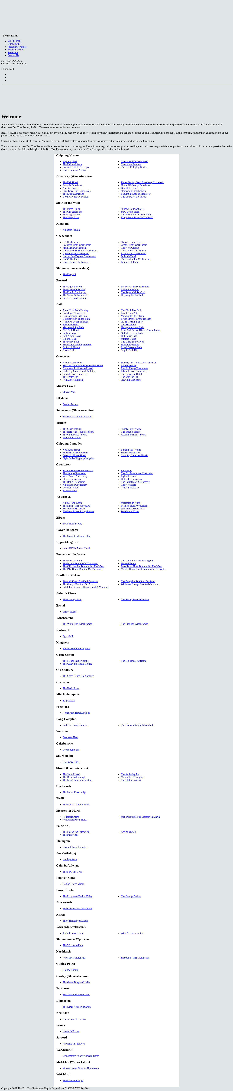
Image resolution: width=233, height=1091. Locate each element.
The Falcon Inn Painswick (76, 832)
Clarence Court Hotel (131, 242)
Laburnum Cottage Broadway (136, 193)
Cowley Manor (70, 404)
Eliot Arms (126, 470)
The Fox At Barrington (74, 292)
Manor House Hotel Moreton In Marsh (140, 816)
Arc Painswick (128, 832)
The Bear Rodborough (74, 777)
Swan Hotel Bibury (72, 523)
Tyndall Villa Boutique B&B (77, 344)
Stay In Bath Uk (129, 350)
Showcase (13, 52)
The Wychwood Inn (73, 945)
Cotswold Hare (128, 484)
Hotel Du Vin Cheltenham (76, 262)
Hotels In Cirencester (131, 479)
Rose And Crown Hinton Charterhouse (140, 330)
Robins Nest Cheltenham (133, 253)
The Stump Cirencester (74, 473)
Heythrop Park (70, 161)
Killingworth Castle (72, 502)
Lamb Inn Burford (130, 289)
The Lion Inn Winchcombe (134, 624)
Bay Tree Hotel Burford (75, 298)
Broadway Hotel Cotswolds (77, 191)
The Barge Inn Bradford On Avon (138, 581)
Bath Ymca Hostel (72, 336)
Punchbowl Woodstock (132, 508)
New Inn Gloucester (131, 379)
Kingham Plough (71, 229)
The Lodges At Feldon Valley (77, 896)
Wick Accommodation (132, 933)
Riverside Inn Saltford (74, 1043)
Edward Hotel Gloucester (133, 371)
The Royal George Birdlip (76, 804)
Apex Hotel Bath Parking (75, 310)
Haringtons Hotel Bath (132, 327)
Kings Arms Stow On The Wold (137, 217)
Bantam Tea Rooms (131, 449)
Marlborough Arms (130, 502)
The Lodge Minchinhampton (77, 780)
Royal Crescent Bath (131, 347)
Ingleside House (129, 476)
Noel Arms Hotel (71, 449)
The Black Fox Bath (131, 310)
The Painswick (70, 834)
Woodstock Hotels (130, 511)
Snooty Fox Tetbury (131, 429)
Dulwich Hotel (128, 256)
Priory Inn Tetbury (72, 437)
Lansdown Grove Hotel (74, 313)
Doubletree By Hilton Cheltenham (80, 250)
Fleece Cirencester (72, 479)
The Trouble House (130, 431)
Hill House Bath (129, 336)
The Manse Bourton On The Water (80, 563)
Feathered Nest (70, 737)
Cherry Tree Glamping (132, 777)
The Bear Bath (128, 324)
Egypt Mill (68, 636)
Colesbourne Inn (71, 749)
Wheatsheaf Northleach (74, 957)
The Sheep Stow (71, 217)
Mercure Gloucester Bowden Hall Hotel (83, 365)
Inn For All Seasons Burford (135, 286)
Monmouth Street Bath (132, 316)
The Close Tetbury (72, 429)
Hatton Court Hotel (72, 362)
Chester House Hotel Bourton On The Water (143, 569)
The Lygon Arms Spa (73, 193)
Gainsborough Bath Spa (75, 316)
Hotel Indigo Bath (130, 344)
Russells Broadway (72, 185)
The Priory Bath (71, 341)
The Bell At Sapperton (74, 482)
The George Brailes (131, 896)
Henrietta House (71, 324)
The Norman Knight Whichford (137, 725)
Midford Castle (128, 338)
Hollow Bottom (70, 970)
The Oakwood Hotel (131, 374)
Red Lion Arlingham (73, 379)
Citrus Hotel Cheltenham (133, 250)
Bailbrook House (71, 347)
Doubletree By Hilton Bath (76, 318)
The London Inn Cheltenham (135, 259)
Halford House (128, 563)
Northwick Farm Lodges (133, 191)
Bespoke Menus (16, 49)
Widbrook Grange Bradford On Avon (140, 584)
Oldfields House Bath (132, 333)
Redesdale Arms (71, 816)
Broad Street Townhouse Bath (136, 318)
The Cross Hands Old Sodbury (78, 676)
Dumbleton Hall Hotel (132, 188)
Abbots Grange (70, 188)
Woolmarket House (130, 452)
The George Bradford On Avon (78, 584)
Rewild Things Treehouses (134, 368)
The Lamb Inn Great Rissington (137, 560)
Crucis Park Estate (130, 487)
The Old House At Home (133, 660)
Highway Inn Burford (132, 295)
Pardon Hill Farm (129, 262)
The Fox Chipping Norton (134, 167)
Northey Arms (70, 859)
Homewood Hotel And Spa (76, 712)
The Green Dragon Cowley (76, 982)
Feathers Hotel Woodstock (134, 505)
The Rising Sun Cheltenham (135, 599)
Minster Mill (69, 392)
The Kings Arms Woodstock (77, 505)
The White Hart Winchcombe (77, 624)
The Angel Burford (72, 286)
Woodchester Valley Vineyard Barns (81, 1056)
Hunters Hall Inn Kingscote (76, 648)
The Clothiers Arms (131, 780)
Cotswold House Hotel (74, 455)
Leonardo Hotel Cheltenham (77, 245)
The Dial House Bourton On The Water (82, 569)
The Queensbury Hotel (132, 341)
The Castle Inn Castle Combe (77, 663)
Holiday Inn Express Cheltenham (79, 256)
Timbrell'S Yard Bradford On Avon (80, 581)
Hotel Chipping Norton (74, 170)
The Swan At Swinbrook (75, 295)
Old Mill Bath (70, 338)
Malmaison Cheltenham (74, 247)
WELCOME (14, 41)
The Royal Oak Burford (133, 292)
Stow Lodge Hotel (130, 211)
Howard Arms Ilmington (75, 847)
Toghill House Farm (73, 933)
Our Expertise (15, 44)
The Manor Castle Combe (76, 660)
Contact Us (13, 55)
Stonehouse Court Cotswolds (77, 416)
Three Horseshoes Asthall (75, 920)
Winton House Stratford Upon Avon (81, 1068)
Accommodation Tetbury (133, 434)
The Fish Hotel (70, 182)
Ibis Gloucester (128, 365)
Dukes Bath (68, 350)
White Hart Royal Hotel (75, 819)
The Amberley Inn (130, 774)
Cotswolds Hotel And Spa (76, 167)
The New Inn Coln (72, 871)
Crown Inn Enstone (131, 164)
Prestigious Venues (17, 46)
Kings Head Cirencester (75, 484)
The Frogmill (69, 274)
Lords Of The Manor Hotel (76, 548)
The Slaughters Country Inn (77, 536)
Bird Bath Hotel (71, 330)
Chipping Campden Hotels (134, 455)
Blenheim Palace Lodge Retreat (78, 511)
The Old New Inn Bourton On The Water (83, 566)
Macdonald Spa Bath (73, 327)
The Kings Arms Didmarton (77, 1006)
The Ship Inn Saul (130, 377)
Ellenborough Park (72, 599)
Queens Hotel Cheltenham (76, 253)
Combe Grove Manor (73, 884)
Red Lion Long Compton (75, 725)
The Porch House (71, 209)
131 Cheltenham (71, 242)
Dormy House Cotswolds (75, 196)
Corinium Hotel (70, 487)
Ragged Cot (69, 700)
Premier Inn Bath (129, 313)
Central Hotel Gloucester (75, 374)
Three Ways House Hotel (75, 452)
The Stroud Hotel (71, 774)
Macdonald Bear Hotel (74, 508)
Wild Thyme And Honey (75, 476)
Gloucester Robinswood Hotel (78, 368)
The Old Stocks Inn (72, 211)
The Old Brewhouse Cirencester (137, 473)
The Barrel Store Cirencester (135, 482)
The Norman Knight (73, 1080)
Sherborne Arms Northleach (135, 957)
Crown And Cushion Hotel (134, 161)
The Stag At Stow (72, 214)
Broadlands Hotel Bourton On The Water (141, 566)
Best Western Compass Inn (76, 994)
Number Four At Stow (132, 209)
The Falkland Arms (72, 164)
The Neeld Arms (71, 688)
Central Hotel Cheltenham (134, 245)
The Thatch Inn (70, 377)
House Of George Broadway (135, 185)
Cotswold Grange (130, 247)
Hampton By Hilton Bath (75, 321)
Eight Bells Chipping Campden (78, 458)
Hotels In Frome (71, 1031)
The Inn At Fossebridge (74, 792)
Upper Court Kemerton (74, 1019)
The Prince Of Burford (74, 289)
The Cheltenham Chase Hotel (77, 908)
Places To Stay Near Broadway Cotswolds (142, 182)
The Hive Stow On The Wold (136, 214)
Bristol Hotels (69, 611)
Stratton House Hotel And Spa (78, 470)
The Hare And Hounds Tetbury (78, 431)
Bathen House (70, 333)
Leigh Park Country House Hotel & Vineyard (85, 587)
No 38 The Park (71, 259)
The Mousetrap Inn (72, 560)
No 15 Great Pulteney (132, 321)
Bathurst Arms (70, 490)
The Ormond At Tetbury (75, 434)
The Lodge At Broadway (133, 196)
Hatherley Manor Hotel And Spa (79, 371)
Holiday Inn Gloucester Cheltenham (139, 362)
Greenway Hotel (71, 762)
